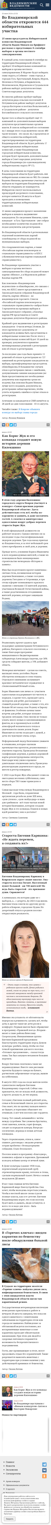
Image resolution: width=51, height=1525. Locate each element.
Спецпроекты (13, 1473)
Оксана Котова (16, 1214)
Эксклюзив (12, 1469)
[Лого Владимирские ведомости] (19, 5)
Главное (10, 1462)
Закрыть (9, 1519)
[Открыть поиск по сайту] (42, 6)
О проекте (10, 1489)
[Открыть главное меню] (47, 6)
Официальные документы (17, 1485)
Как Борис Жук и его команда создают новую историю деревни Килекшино (30, 1392)
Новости (10, 1465)
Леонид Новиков (17, 418)
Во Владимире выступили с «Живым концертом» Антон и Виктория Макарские (30, 1406)
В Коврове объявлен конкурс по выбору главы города (21, 411)
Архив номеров (13, 1481)
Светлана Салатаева (18, 817)
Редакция (10, 1493)
